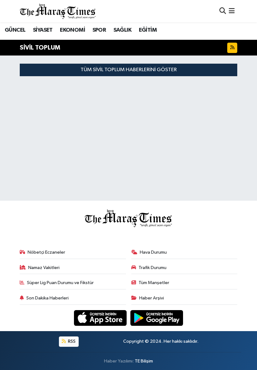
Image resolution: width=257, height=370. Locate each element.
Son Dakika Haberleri (47, 298)
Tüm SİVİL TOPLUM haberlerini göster (129, 69)
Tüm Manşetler (154, 282)
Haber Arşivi (151, 298)
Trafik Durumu (152, 267)
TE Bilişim (144, 361)
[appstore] (101, 317)
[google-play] (157, 317)
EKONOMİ (72, 30)
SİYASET (43, 30)
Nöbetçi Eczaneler (46, 252)
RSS (71, 341)
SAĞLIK (122, 30)
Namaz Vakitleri (44, 267)
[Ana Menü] (232, 11)
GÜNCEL (15, 30)
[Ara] (222, 11)
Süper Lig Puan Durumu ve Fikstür (60, 282)
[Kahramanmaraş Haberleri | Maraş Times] (58, 11)
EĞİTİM (148, 30)
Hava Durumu (153, 252)
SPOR (99, 30)
